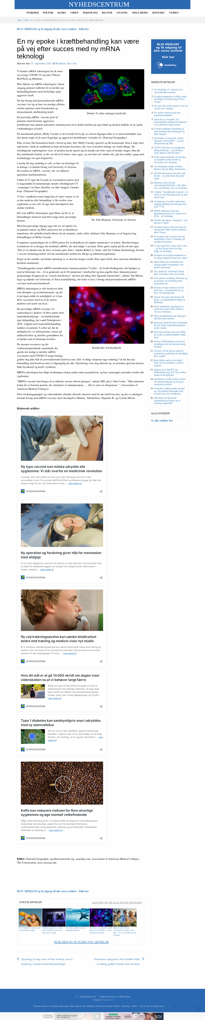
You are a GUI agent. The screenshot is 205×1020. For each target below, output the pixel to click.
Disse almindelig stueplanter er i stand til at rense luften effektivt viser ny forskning (169, 309)
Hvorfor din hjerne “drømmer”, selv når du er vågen (171, 221)
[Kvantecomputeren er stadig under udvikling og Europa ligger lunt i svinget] (54, 917)
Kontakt (158, 12)
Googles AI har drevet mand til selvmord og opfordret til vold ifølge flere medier (171, 353)
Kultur (107, 12)
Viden (74, 12)
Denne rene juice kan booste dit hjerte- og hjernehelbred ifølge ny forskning (169, 299)
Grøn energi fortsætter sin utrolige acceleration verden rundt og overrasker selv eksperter (170, 159)
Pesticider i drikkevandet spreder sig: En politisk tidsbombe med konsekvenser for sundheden (169, 391)
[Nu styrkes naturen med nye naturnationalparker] (77, 917)
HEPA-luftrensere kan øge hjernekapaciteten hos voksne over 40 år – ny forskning (170, 213)
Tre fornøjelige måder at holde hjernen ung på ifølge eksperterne (169, 168)
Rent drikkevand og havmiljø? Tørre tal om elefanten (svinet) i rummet (169, 363)
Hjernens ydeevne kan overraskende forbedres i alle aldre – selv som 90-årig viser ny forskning (124, 931)
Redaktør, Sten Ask (66, 63)
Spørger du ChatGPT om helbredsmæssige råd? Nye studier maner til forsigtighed (170, 372)
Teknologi (90, 12)
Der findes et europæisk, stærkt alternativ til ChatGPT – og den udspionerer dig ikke (101, 930)
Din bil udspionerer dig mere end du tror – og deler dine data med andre (169, 175)
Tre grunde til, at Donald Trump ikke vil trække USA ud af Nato (169, 272)
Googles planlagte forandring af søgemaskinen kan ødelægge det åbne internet (169, 131)
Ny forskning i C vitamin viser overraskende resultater (30, 929)
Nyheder (32, 12)
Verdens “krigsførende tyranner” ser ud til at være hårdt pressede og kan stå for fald (171, 194)
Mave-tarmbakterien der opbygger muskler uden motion (170, 317)
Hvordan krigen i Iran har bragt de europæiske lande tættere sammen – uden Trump (171, 229)
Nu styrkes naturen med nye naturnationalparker (76, 929)
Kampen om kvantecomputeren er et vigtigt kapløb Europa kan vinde (170, 256)
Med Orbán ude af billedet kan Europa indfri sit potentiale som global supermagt (169, 264)
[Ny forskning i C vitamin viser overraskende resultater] (30, 917)
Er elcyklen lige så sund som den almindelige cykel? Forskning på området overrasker (169, 239)
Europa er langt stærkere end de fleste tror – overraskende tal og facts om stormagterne (169, 290)
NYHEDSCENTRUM (99, 4)
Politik (48, 12)
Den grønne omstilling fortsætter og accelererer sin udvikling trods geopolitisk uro (170, 280)
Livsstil (122, 12)
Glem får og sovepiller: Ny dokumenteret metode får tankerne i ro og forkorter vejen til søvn (170, 122)
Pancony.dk (108, 999)
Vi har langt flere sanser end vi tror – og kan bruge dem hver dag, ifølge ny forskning (170, 248)
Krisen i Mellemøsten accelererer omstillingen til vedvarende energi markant (170, 344)
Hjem (19, 20)
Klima (62, 12)
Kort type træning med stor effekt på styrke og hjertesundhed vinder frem (170, 334)
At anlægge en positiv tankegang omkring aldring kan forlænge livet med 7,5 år (170, 204)
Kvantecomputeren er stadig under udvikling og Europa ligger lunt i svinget (52, 930)
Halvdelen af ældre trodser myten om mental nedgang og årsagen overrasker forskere (169, 381)
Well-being (140, 12)
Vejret (174, 12)
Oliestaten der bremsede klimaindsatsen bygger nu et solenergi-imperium (167, 400)
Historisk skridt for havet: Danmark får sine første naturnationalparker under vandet (170, 325)
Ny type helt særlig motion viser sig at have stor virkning (171, 107)
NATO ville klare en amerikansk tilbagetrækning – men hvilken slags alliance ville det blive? (169, 150)
